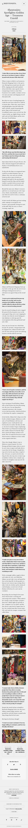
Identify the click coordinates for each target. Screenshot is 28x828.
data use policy (18, 808)
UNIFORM (13, 795)
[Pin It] (20, 764)
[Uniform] (21, 819)
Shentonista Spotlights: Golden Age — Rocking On (19, 750)
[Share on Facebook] (7, 764)
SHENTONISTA (9, 4)
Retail (14, 30)
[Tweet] (14, 764)
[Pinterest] (16, 819)
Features (7, 21)
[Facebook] (6, 819)
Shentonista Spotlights (16, 21)
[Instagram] (11, 819)
